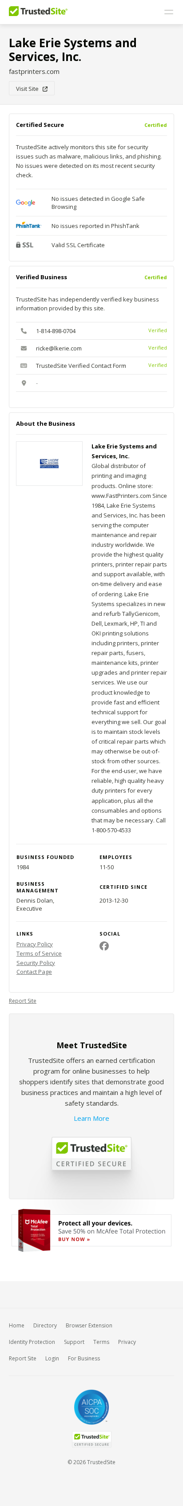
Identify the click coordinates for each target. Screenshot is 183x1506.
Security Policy (35, 963)
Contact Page (34, 972)
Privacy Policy (34, 944)
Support (74, 1342)
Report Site (22, 1001)
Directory (45, 1325)
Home (16, 1325)
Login (52, 1358)
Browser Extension (89, 1325)
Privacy (127, 1342)
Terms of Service (39, 953)
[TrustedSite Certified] (91, 1439)
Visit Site (29, 89)
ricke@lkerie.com (59, 348)
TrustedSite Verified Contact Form (81, 366)
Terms (101, 1342)
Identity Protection (32, 1342)
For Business (84, 1358)
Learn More (91, 1118)
